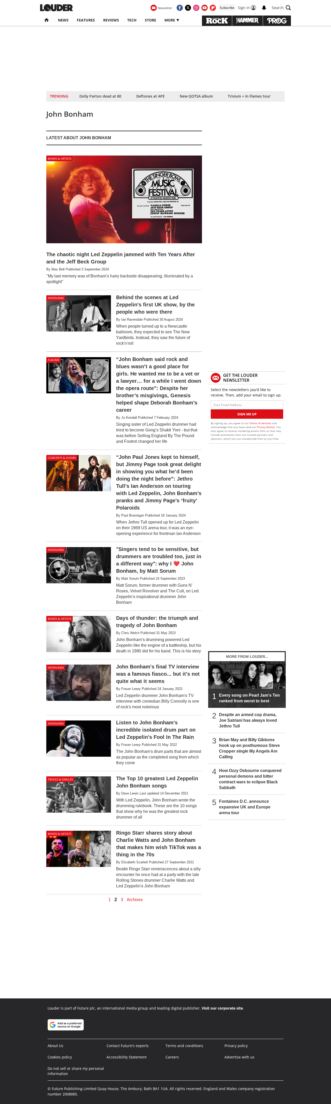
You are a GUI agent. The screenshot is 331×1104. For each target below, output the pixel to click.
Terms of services (261, 423)
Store (150, 20)
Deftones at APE (150, 96)
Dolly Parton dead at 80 (100, 96)
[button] (281, 7)
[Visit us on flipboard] (213, 8)
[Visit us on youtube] (204, 8)
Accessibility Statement (127, 1057)
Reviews (111, 20)
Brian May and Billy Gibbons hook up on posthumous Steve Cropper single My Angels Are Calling (249, 748)
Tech (132, 20)
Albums (53, 360)
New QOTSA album (196, 96)
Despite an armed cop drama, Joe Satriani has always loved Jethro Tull (248, 720)
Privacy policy (236, 1045)
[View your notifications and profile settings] (264, 8)
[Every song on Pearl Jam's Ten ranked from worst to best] (247, 684)
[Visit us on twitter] (188, 8)
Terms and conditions (184, 1045)
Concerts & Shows (62, 458)
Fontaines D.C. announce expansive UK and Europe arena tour (244, 807)
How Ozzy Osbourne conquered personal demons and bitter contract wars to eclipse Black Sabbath (250, 779)
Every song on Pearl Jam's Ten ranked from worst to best (249, 698)
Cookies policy (60, 1057)
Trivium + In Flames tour (249, 96)
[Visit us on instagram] (196, 8)
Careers (172, 1057)
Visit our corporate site (222, 1008)
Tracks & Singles (60, 779)
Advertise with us (239, 1057)
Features (86, 20)
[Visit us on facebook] (180, 8)
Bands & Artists (59, 158)
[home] (47, 20)
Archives (135, 900)
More (170, 20)
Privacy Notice (266, 427)
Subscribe (227, 7)
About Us (55, 1045)
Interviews (56, 298)
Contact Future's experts (128, 1045)
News (63, 20)
